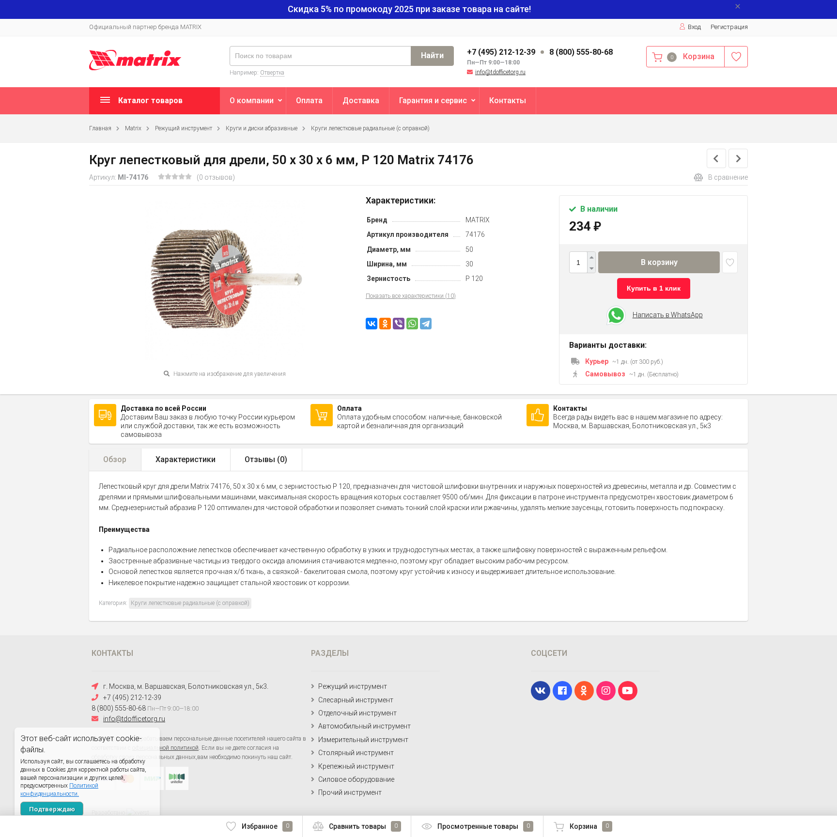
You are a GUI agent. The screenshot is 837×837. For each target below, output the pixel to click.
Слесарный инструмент (355, 700)
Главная (100, 128)
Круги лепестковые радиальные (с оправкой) (370, 128)
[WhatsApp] (412, 323)
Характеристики (185, 459)
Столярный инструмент (356, 753)
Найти (432, 55)
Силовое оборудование (356, 779)
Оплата (309, 100)
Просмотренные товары (483, 826)
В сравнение (728, 177)
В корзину (659, 262)
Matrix (133, 128)
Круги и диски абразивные (261, 128)
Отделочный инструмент (357, 713)
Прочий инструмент (350, 792)
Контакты (507, 100)
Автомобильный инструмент (364, 726)
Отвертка (272, 72)
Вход (694, 27)
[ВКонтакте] (371, 323)
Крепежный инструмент (356, 766)
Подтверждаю (52, 809)
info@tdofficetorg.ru (500, 72)
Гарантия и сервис (433, 100)
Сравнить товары (363, 826)
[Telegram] (426, 323)
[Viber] (398, 323)
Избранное (265, 826)
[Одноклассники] (385, 323)
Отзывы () (266, 459)
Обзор (114, 459)
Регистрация (729, 27)
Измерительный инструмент (363, 740)
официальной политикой (165, 747)
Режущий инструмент (183, 128)
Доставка (360, 100)
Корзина (589, 826)
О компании (252, 100)
